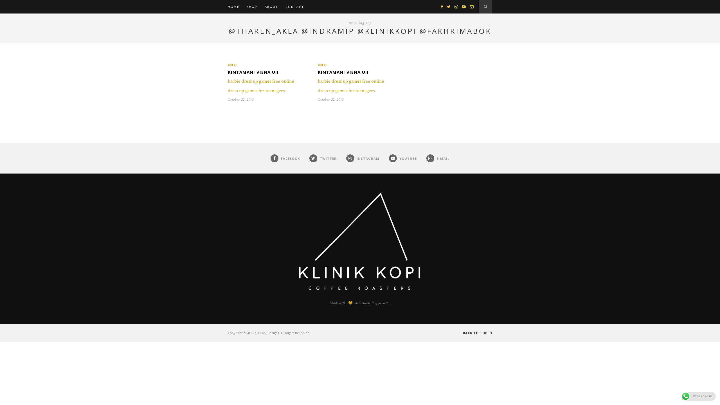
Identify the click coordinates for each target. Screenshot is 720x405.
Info (232, 65)
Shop (252, 6)
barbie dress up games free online (261, 81)
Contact (294, 6)
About (271, 6)
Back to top (476, 333)
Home (233, 6)
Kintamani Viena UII (253, 72)
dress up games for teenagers (256, 90)
